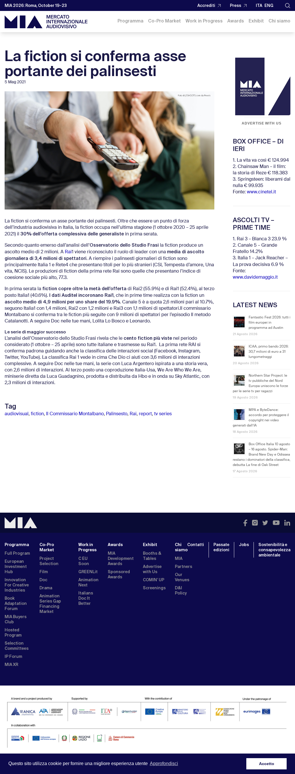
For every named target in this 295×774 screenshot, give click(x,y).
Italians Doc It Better (85, 598)
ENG (268, 5)
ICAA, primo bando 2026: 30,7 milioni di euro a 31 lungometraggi (269, 352)
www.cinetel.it (261, 192)
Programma (130, 21)
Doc (43, 579)
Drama (45, 587)
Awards (235, 21)
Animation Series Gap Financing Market (50, 603)
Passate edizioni (221, 547)
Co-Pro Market (164, 21)
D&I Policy (181, 590)
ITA (259, 5)
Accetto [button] (266, 763)
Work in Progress (204, 21)
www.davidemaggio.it (255, 277)
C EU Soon (83, 561)
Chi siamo (279, 21)
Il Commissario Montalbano (75, 414)
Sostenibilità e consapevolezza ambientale (274, 550)
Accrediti (206, 5)
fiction (37, 414)
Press (235, 5)
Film (43, 571)
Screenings (154, 587)
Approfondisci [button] (164, 763)
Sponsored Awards (119, 574)
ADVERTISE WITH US (261, 123)
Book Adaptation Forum (16, 603)
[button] (287, 5)
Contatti (195, 544)
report (145, 414)
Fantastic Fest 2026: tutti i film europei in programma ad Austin (269, 323)
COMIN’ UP (153, 579)
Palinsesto (116, 414)
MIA (178, 558)
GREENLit (88, 571)
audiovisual (17, 414)
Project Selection (48, 561)
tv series (163, 414)
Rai (68, 252)
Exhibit (256, 21)
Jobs (244, 544)
